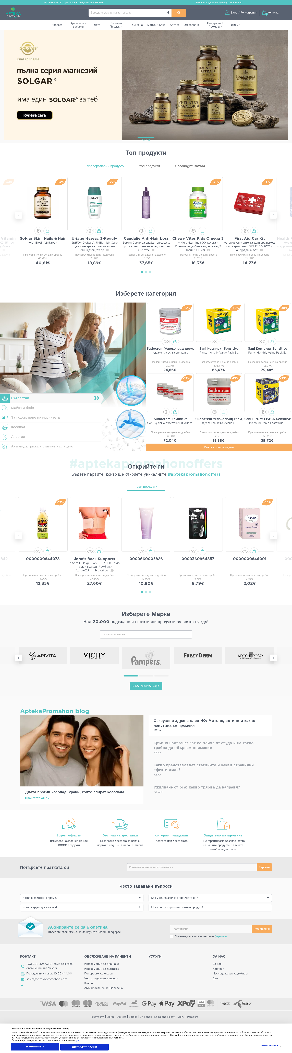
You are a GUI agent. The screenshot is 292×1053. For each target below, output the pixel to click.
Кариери (218, 968)
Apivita (121, 1017)
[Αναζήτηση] (179, 13)
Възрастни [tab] (20, 398)
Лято (97, 25)
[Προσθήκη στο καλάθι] (47, 231)
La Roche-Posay (164, 1017)
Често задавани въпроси (101, 978)
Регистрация (262, 929)
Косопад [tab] (18, 427)
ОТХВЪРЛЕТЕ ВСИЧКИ (84, 1047)
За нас (217, 963)
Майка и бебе (156, 25)
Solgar (133, 1017)
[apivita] (43, 655)
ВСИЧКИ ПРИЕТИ (35, 1046)
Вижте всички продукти (219, 447)
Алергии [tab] (18, 436)
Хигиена (137, 25)
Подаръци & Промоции (215, 25)
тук (77, 1040)
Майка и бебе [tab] (22, 408)
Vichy (181, 1017)
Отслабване (192, 25)
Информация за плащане (101, 963)
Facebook (22, 985)
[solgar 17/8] (146, 84)
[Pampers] (146, 658)
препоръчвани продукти (106, 166)
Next (273, 215)
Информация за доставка (101, 968)
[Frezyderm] (198, 655)
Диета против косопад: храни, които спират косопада (74, 792)
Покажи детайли (269, 1046)
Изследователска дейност (230, 973)
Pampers (192, 1017)
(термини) (221, 936)
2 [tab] (146, 271)
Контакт (89, 983)
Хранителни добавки (78, 25)
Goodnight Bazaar (190, 166)
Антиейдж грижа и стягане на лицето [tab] (42, 446)
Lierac (111, 1017)
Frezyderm (97, 1017)
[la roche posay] (249, 655)
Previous (18, 215)
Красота (57, 25)
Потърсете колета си (98, 973)
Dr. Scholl (146, 1017)
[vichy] (94, 655)
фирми (235, 25)
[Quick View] (38, 231)
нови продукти (146, 486)
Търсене (264, 867)
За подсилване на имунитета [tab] (35, 417)
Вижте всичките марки (146, 686)
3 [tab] (150, 271)
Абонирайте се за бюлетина (103, 988)
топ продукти (149, 166)
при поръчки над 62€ (219, 3)
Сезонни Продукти (116, 25)
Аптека (174, 25)
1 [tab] (141, 271)
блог (216, 978)
